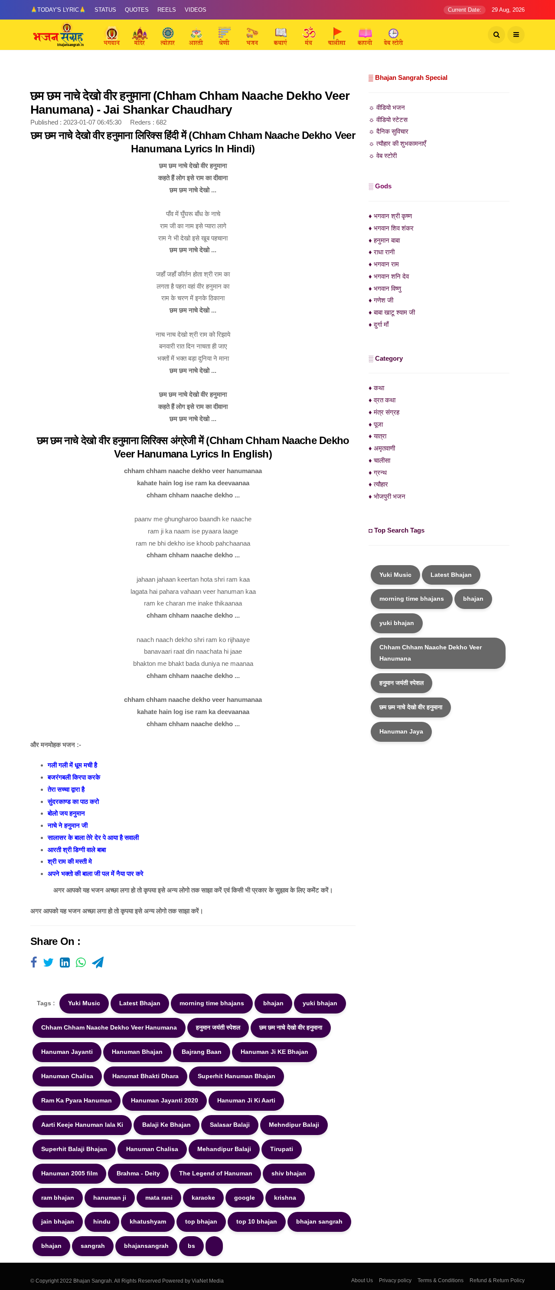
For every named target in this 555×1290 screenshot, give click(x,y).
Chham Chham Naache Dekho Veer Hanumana (109, 1027)
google (244, 1197)
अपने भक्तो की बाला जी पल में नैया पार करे (96, 873)
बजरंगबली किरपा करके (74, 777)
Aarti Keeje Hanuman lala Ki (82, 1124)
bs (191, 1245)
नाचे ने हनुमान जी (68, 825)
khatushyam (148, 1221)
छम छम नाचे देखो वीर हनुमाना (290, 1027)
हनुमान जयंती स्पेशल (218, 1027)
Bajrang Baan (202, 1051)
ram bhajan (57, 1197)
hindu (102, 1221)
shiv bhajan (288, 1173)
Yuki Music (84, 1003)
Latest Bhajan (139, 1003)
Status (105, 10)
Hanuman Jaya (401, 731)
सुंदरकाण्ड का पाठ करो (73, 801)
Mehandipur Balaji (224, 1148)
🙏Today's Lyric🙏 (58, 10)
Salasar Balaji (230, 1124)
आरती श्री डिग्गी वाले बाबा (77, 849)
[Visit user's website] (33, 963)
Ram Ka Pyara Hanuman (76, 1100)
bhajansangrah (146, 1245)
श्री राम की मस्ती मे (70, 861)
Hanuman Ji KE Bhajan (274, 1051)
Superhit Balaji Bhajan (74, 1148)
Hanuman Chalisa (67, 1076)
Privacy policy (395, 1280)
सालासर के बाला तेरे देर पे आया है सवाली (93, 837)
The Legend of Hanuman (215, 1173)
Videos (195, 10)
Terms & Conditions (441, 1280)
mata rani (159, 1197)
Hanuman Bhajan (137, 1051)
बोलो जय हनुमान (66, 813)
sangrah (93, 1245)
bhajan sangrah (319, 1221)
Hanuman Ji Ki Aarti (246, 1100)
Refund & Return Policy (497, 1280)
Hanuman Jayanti (67, 1051)
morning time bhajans (212, 1003)
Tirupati (281, 1148)
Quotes (137, 10)
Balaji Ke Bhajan (166, 1124)
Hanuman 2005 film (69, 1173)
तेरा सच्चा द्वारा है (66, 789)
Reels (166, 10)
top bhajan (201, 1221)
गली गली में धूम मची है (72, 765)
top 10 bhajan (256, 1221)
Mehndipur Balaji (294, 1124)
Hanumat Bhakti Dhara (145, 1076)
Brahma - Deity (138, 1173)
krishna (285, 1197)
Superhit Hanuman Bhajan (236, 1076)
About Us (362, 1280)
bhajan (273, 1003)
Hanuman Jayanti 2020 (164, 1100)
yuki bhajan (320, 1003)
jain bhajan (57, 1221)
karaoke (203, 1197)
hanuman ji (109, 1197)
